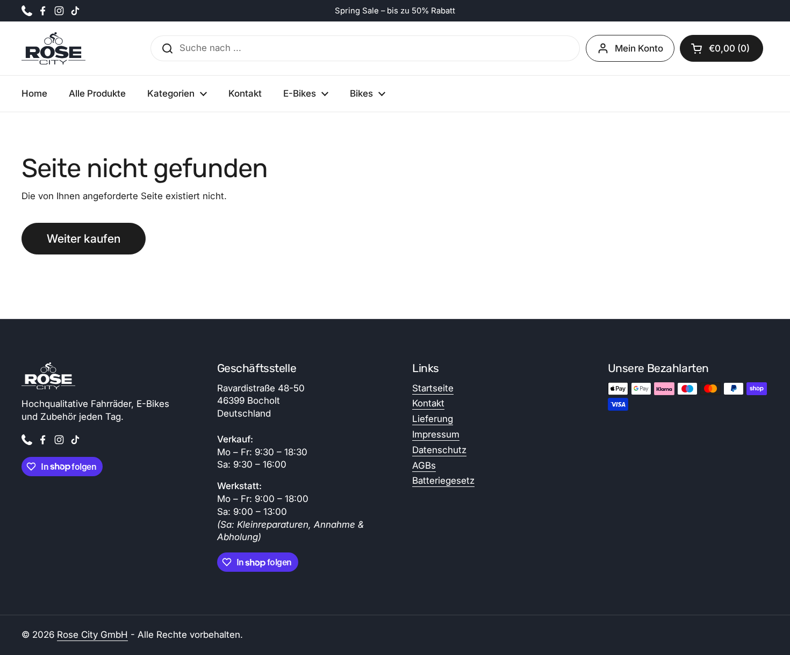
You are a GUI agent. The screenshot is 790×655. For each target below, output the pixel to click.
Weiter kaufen (83, 238)
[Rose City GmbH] (53, 48)
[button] (721, 48)
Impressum (435, 434)
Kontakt (428, 403)
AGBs (424, 465)
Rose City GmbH (92, 634)
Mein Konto (639, 48)
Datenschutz (439, 450)
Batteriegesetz (443, 480)
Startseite (433, 388)
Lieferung (432, 418)
